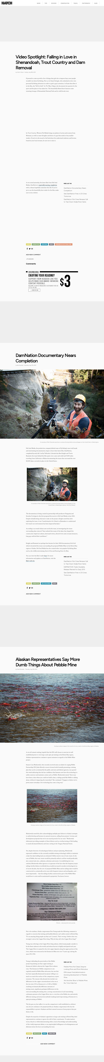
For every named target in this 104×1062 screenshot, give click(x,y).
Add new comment (33, 255)
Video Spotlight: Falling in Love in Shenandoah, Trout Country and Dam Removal (50, 62)
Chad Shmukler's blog (32, 1044)
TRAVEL (75, 3)
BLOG (95, 3)
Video (51, 244)
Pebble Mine (52, 1033)
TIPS (46, 3)
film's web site (30, 561)
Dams (28, 244)
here (45, 556)
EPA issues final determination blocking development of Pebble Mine (75, 974)
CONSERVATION (65, 3)
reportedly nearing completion (48, 185)
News (54, 583)
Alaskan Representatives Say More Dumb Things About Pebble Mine (48, 662)
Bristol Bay (37, 1033)
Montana (44, 244)
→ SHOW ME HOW (34, 290)
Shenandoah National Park (63, 244)
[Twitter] (29, 250)
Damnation (36, 244)
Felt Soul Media (46, 583)
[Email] (32, 250)
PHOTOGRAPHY (86, 3)
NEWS (38, 3)
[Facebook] (27, 250)
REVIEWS (53, 3)
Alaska (29, 1033)
